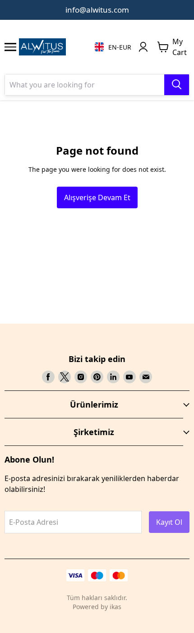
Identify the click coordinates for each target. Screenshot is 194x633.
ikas (115, 606)
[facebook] (48, 377)
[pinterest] (97, 377)
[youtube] (129, 377)
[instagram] (80, 377)
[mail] (145, 377)
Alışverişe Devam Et (97, 197)
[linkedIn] (113, 377)
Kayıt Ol (169, 522)
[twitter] (64, 377)
